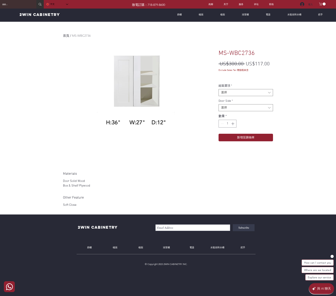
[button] (322, 4)
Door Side (226, 101)
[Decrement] (222, 123)
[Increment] (233, 123)
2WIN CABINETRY (39, 14)
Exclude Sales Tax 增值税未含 (233, 70)
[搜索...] (40, 4)
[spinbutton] (227, 123)
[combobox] (246, 92)
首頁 (66, 35)
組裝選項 (225, 86)
